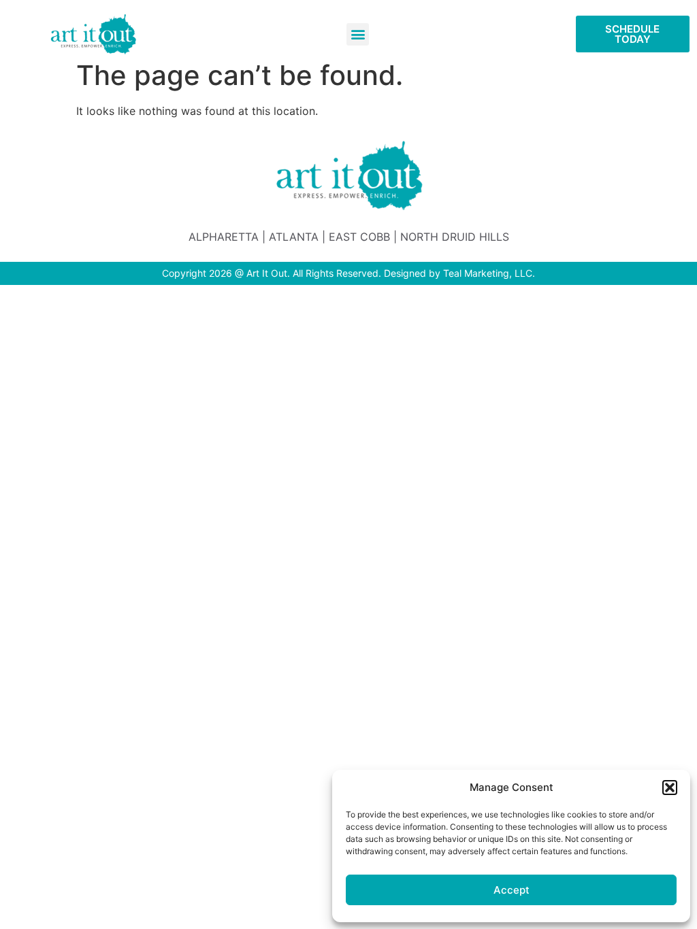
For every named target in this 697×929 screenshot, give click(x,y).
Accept (511, 889)
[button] (670, 787)
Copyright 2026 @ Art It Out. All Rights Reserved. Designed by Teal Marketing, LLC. (348, 273)
